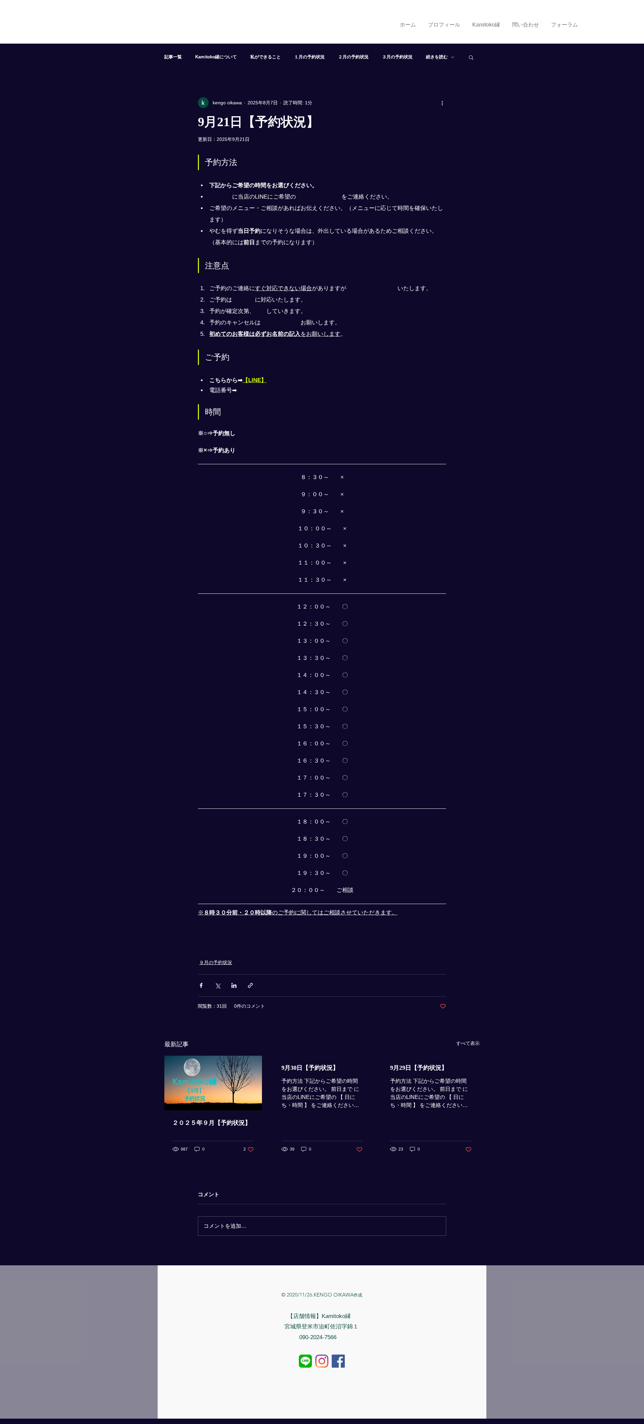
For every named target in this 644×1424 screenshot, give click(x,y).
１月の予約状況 (309, 56)
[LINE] (305, 1361)
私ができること (265, 56)
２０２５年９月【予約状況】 (211, 1122)
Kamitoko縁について (216, 56)
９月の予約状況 (215, 962)
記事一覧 (173, 56)
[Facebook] (338, 1361)
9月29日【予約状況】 (418, 1067)
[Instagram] (321, 1361)
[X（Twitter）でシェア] (217, 985)
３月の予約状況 (397, 56)
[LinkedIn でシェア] (234, 985)
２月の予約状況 (353, 56)
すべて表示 (468, 1043)
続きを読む (437, 56)
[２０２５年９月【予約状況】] (213, 1083)
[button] (471, 57)
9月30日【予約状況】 (310, 1067)
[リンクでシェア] (250, 985)
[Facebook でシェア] (201, 985)
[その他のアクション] (442, 103)
